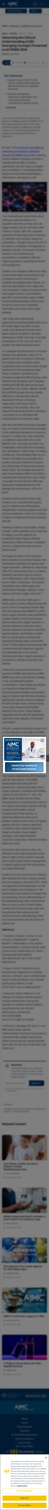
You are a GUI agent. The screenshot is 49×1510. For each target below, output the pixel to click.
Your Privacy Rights (24, 1491)
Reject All (24, 1498)
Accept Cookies (24, 1505)
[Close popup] (42, 740)
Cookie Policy (22, 1486)
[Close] (46, 1458)
